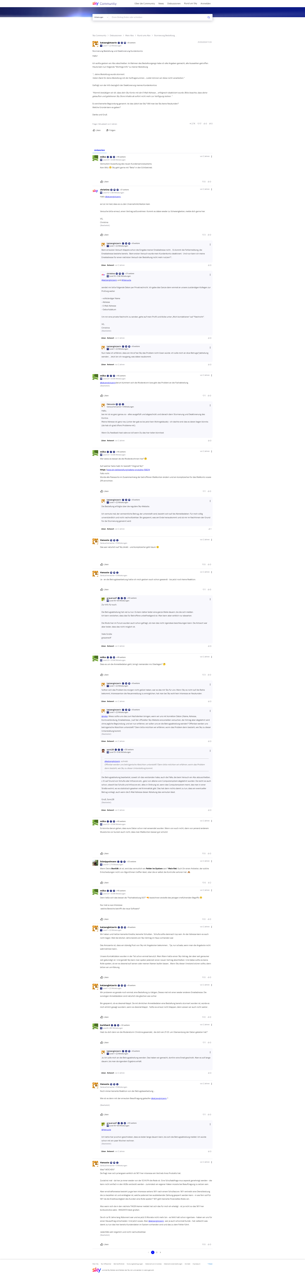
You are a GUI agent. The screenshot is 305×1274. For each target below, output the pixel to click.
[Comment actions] (212, 156)
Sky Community (99, 35)
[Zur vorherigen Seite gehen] (149, 1252)
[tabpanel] (152, 703)
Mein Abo (129, 35)
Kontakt (187, 1264)
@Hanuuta (126, 280)
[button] (103, 265)
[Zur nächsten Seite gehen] (160, 1252)
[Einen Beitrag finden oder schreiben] (208, 17)
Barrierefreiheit (119, 1264)
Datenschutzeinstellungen (173, 1264)
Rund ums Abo (143, 35)
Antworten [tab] (99, 150)
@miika (105, 716)
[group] (192, 123)
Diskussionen (174, 3)
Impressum (196, 1264)
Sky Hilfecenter (106, 1264)
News (161, 3)
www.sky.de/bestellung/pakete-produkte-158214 (128, 470)
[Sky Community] (106, 3)
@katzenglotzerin (113, 196)
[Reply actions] (210, 244)
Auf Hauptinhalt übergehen (12, 2)
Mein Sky (95, 1264)
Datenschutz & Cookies (153, 1264)
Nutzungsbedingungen (135, 1264)
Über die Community (145, 3)
